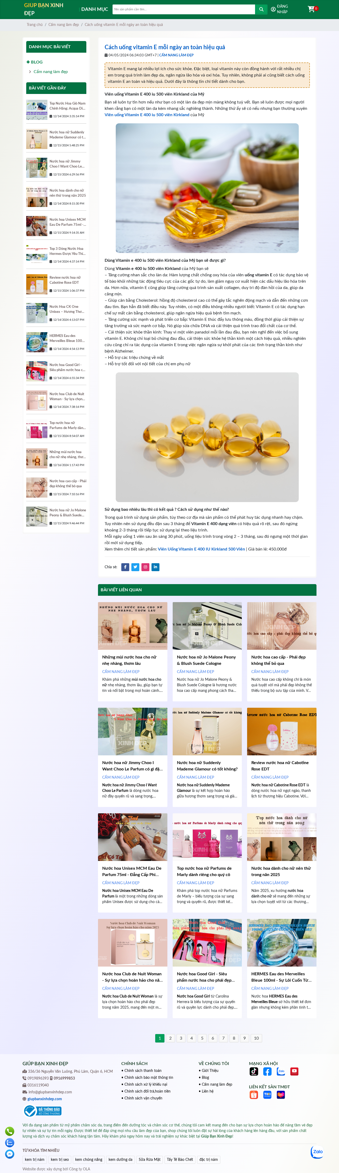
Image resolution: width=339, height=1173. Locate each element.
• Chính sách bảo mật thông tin (147, 1078)
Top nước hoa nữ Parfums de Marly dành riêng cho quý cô (67, 426)
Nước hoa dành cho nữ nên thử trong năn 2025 (68, 193)
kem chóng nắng (88, 1160)
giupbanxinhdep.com (45, 1099)
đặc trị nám (208, 1160)
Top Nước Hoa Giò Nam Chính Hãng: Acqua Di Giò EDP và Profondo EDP (68, 106)
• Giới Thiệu (208, 1071)
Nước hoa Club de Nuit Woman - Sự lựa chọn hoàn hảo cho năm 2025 (132, 980)
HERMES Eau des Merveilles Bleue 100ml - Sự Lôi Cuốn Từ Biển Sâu (279, 980)
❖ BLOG (34, 62)
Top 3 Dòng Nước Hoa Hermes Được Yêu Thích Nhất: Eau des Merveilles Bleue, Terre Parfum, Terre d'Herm (68, 251)
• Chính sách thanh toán (141, 1071)
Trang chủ (35, 25)
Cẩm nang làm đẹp (63, 25)
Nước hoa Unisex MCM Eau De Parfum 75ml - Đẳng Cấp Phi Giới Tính (132, 874)
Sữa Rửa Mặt (149, 1160)
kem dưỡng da (120, 1160)
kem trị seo (60, 1160)
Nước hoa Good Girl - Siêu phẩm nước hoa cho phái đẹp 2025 (204, 980)
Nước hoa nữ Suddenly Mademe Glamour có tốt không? (68, 135)
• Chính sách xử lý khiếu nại (144, 1084)
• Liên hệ (206, 1091)
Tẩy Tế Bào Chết (180, 1160)
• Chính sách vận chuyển (141, 1098)
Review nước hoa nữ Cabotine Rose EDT (65, 280)
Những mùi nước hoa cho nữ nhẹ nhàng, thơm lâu (68, 455)
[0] (308, 9)
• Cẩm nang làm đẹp (215, 1084)
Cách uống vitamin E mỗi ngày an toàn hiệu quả (124, 25)
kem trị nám (34, 1160)
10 (256, 1038)
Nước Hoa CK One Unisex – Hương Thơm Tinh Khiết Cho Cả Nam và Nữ (67, 309)
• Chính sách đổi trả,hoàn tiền (146, 1091)
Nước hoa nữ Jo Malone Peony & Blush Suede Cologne (68, 513)
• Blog (204, 1078)
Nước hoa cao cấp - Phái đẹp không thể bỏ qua (68, 484)
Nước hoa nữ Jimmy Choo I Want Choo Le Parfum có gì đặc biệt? (132, 769)
